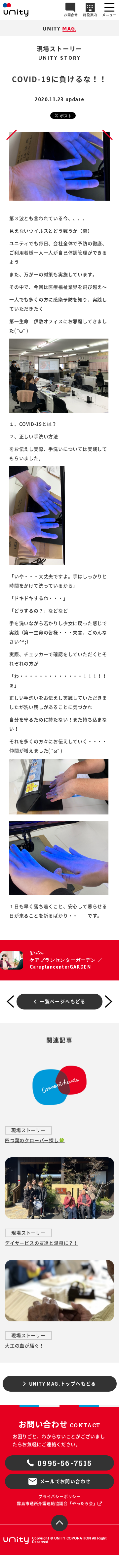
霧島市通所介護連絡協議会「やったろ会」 (57, 1503)
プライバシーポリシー (59, 1497)
